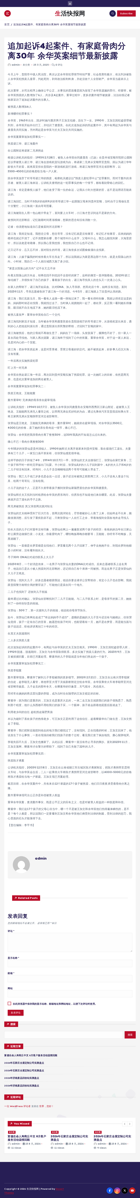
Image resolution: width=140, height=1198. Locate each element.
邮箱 (11, 973)
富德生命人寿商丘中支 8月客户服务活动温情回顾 (30, 1055)
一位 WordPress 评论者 (17, 1106)
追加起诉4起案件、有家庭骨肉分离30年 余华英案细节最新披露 (49, 24)
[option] (27, 1140)
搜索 (13, 1024)
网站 (10, 988)
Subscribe (126, 13)
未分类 (12, 1132)
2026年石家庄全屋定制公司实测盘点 (24, 1062)
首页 (6, 24)
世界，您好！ (46, 1106)
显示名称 (13, 957)
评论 (11, 930)
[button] (124, 1123)
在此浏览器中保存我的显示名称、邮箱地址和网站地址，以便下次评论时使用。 (55, 1003)
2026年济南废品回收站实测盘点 (21, 1077)
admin (16, 64)
